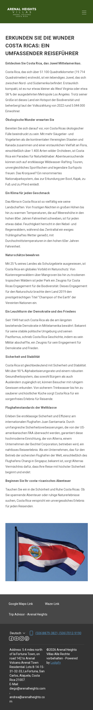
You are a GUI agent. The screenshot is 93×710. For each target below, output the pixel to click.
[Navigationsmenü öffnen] (84, 12)
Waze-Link (52, 604)
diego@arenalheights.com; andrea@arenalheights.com (27, 695)
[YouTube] (16, 638)
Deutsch (15, 633)
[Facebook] (11, 638)
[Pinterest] (26, 638)
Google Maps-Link (21, 604)
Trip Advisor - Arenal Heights (28, 614)
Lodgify (56, 662)
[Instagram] (21, 638)
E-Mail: (14, 684)
